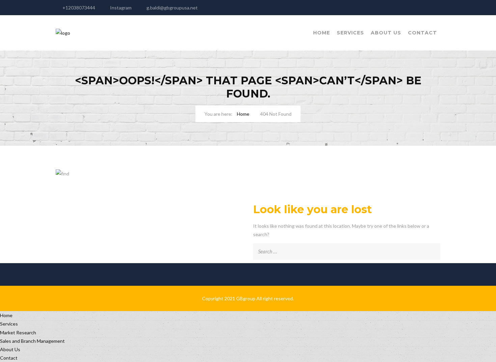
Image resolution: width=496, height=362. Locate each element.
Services (350, 33)
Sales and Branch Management (32, 341)
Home (321, 33)
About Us (386, 33)
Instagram (121, 7)
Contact (422, 33)
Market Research (18, 332)
